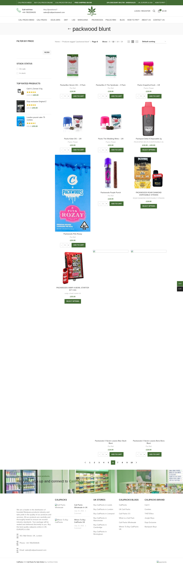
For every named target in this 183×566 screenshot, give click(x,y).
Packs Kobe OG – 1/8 (72, 139)
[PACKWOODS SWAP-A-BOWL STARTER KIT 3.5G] (72, 267)
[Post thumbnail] (63, 509)
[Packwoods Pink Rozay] (72, 193)
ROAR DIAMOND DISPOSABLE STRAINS (149, 198)
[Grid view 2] (129, 41)
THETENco (149, 514)
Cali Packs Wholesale (127, 522)
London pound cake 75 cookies (36, 118)
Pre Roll (73, 88)
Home (57, 42)
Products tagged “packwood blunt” (76, 42)
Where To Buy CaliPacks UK (128, 528)
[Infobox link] (26, 11)
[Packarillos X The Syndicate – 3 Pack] (110, 65)
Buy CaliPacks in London (103, 509)
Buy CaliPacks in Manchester (100, 519)
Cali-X (147, 505)
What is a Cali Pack (126, 518)
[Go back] (69, 28)
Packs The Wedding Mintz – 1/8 (110, 139)
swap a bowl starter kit (73, 293)
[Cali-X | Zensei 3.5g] (21, 92)
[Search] (154, 10)
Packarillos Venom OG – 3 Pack (72, 85)
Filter (46, 52)
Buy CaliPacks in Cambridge (100, 526)
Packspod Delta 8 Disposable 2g (149, 139)
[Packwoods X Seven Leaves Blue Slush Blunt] (110, 344)
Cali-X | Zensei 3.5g (34, 89)
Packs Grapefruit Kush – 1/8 (148, 85)
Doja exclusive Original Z (36, 101)
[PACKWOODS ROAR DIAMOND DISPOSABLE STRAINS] (148, 172)
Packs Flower (149, 88)
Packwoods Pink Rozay (73, 234)
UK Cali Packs (124, 509)
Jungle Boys (149, 518)
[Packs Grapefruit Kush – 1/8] (148, 65)
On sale (22, 69)
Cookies (148, 509)
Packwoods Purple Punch (111, 192)
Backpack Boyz (151, 527)
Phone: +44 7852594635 (29, 543)
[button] (79, 96)
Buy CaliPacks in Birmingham (100, 533)
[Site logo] (91, 11)
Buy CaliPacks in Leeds (102, 505)
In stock (22, 73)
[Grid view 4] (137, 41)
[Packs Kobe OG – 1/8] (72, 118)
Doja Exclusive (150, 522)
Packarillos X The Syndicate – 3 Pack (111, 85)
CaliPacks (123, 505)
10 (132, 463)
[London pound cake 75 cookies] (21, 121)
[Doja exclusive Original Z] (21, 106)
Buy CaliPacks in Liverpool (103, 514)
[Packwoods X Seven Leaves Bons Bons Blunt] (148, 344)
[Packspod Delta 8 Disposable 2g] (148, 118)
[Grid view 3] (133, 41)
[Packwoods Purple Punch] (110, 172)
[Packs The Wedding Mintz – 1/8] (110, 118)
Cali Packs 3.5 (124, 514)
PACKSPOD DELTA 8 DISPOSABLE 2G (149, 142)
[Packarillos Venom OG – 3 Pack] (72, 65)
